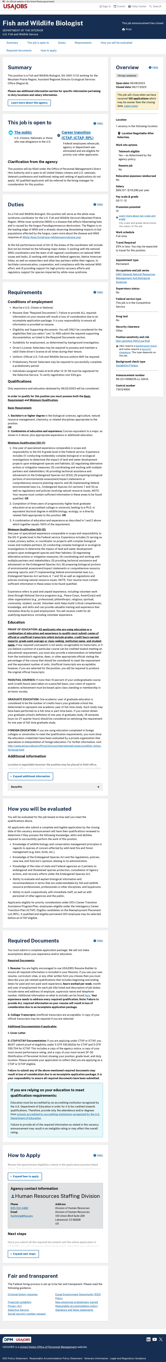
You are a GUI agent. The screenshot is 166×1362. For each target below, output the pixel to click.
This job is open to (38, 42)
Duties (62, 42)
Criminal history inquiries (23, 1294)
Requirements (83, 42)
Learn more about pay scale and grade (137, 217)
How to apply (49, 50)
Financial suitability (19, 1302)
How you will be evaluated (116, 42)
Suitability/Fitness (127, 365)
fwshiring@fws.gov (22, 1215)
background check (146, 345)
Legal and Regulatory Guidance (128, 1358)
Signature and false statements (74, 1310)
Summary (12, 42)
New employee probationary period (76, 1302)
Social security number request (27, 1313)
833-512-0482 (19, 1208)
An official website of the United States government (30, 2)
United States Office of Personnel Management (48, 1347)
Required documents (19, 50)
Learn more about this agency (29, 102)
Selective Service (18, 1310)
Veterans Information (96, 1358)
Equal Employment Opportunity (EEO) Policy (78, 1296)
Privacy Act (15, 1306)
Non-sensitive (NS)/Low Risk (133, 341)
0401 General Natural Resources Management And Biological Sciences (135, 278)
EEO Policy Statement (15, 1358)
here (87, 995)
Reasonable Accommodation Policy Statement (56, 1358)
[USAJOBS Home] (16, 6)
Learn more (131, 106)
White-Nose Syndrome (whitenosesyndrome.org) (52, 237)
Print (128, 29)
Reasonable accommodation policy (76, 1306)
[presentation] (137, 135)
